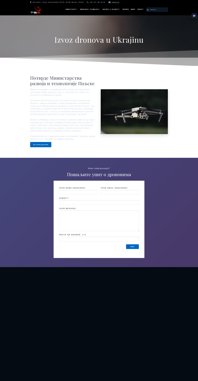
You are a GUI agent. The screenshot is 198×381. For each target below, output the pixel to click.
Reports (126, 9)
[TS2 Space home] (35, 10)
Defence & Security (111, 9)
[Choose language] (194, 15)
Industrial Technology (89, 9)
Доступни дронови (40, 145)
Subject (64, 198)
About (133, 9)
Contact (140, 9)
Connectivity (70, 9)
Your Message (67, 208)
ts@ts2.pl (115, 2)
